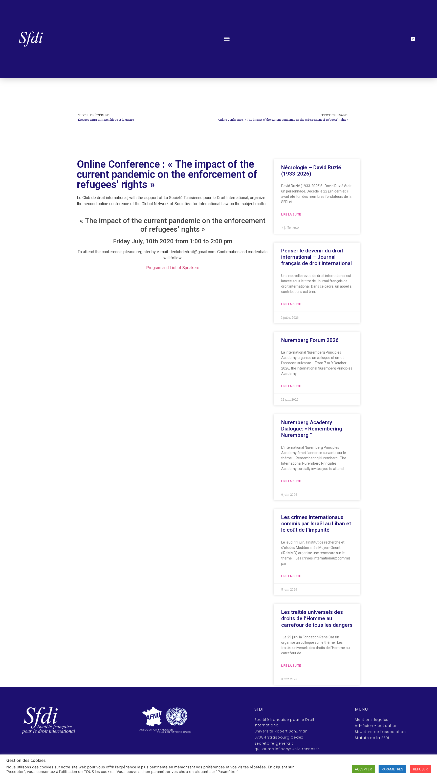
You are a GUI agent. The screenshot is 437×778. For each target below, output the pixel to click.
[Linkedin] (413, 39)
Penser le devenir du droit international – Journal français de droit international (316, 257)
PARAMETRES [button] (392, 769)
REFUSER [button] (420, 769)
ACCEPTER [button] (363, 769)
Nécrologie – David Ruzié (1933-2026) (311, 170)
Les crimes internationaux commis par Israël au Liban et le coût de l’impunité (316, 523)
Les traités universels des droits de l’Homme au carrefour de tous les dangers (317, 618)
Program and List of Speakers (172, 267)
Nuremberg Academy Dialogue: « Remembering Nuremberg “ (311, 428)
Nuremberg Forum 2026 (310, 340)
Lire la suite (291, 214)
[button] (226, 38)
